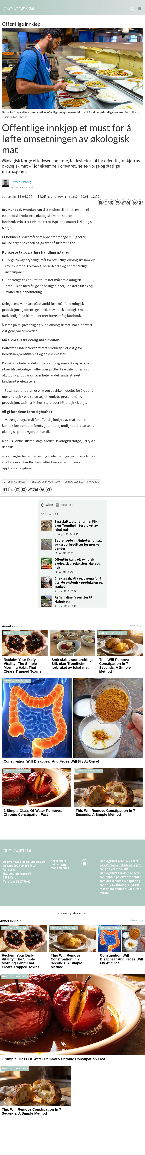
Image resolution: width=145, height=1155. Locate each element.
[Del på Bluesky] (128, 202)
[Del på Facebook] (100, 202)
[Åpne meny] (138, 8)
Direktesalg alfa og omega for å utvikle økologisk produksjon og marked (78, 582)
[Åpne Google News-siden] (140, 202)
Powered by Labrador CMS (72, 913)
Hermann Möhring (60, 866)
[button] (47, 505)
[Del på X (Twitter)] (106, 202)
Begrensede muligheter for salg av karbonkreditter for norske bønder (78, 544)
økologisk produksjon (46, 481)
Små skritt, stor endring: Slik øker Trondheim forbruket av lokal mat (76, 525)
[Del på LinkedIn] (111, 202)
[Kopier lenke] (123, 202)
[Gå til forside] (63, 9)
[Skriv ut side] (134, 202)
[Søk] (131, 9)
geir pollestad (74, 481)
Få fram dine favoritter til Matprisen (73, 599)
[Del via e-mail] (117, 202)
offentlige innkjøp (15, 481)
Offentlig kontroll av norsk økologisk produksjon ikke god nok (77, 563)
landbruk (93, 481)
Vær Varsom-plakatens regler (121, 865)
